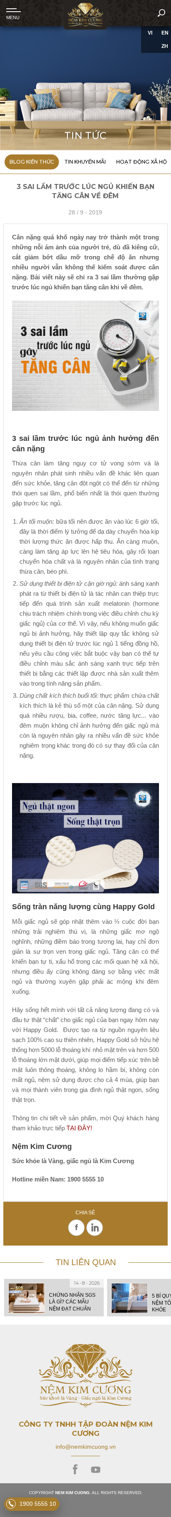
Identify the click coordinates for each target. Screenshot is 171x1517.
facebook (75, 1469)
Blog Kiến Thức (32, 162)
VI (150, 33)
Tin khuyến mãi (85, 162)
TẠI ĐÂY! (79, 1128)
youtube (95, 1469)
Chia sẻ (85, 1213)
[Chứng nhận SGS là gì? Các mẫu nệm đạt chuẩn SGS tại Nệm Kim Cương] (54, 1297)
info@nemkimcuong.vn (86, 1446)
